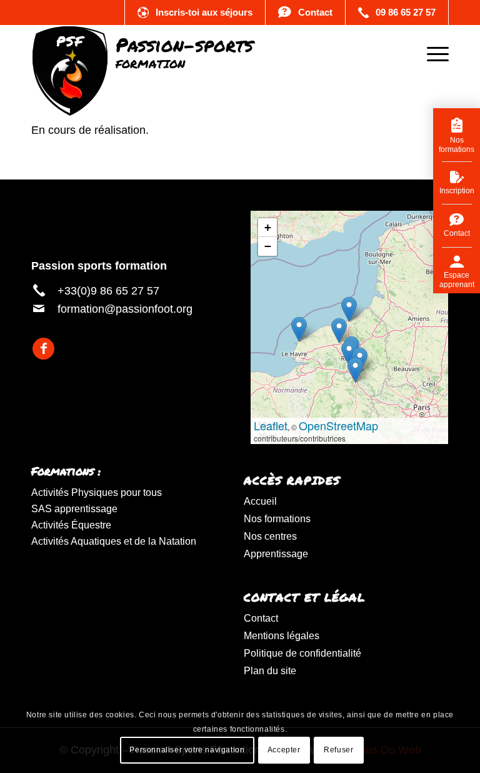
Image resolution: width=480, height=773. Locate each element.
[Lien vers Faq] (305, 12)
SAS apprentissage (74, 508)
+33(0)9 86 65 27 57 (108, 291)
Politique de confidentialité (302, 653)
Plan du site (270, 670)
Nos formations (277, 518)
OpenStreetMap (338, 425)
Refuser (338, 749)
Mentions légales (281, 635)
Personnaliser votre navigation (186, 749)
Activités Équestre (71, 525)
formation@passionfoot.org (125, 309)
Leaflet (271, 425)
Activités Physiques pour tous (96, 492)
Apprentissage (276, 553)
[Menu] (431, 53)
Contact (261, 618)
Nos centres (270, 536)
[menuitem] (431, 53)
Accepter (284, 749)
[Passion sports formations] (142, 53)
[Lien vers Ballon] (195, 12)
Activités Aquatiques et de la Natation (113, 541)
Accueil (260, 501)
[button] (355, 370)
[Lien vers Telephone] (397, 12)
